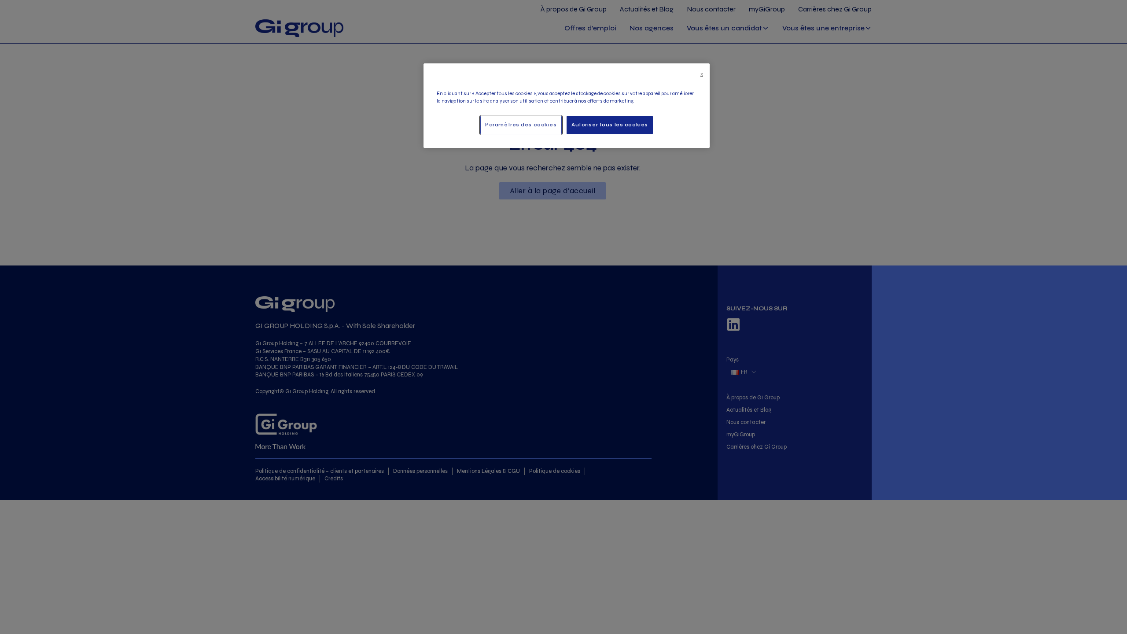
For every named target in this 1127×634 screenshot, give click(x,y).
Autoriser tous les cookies (609, 125)
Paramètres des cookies (521, 125)
